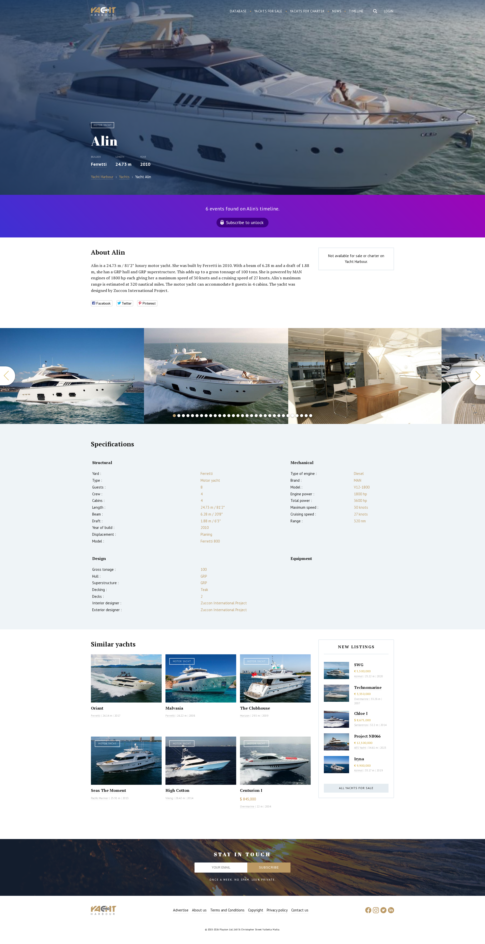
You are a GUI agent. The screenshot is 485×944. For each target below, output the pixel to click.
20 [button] (260, 415)
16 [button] (242, 415)
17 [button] (247, 415)
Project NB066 (367, 736)
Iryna (359, 758)
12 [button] (224, 415)
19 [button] (256, 415)
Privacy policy (277, 910)
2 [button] (178, 415)
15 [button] (237, 415)
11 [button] (219, 415)
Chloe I (361, 713)
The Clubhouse (255, 708)
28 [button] (297, 415)
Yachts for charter (307, 11)
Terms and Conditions (227, 910)
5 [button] (192, 415)
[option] (72, 376)
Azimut (358, 676)
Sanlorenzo (361, 725)
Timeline (356, 11)
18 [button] (251, 415)
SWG (358, 664)
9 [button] (210, 415)
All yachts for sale (356, 788)
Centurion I (251, 790)
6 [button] (197, 415)
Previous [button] (7, 375)
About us (199, 910)
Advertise (180, 910)
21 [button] (265, 415)
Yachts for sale (268, 11)
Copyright (255, 910)
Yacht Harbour (103, 12)
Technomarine (368, 687)
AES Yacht (360, 747)
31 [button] (310, 415)
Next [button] (477, 375)
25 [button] (283, 415)
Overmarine (247, 806)
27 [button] (292, 415)
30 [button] (306, 415)
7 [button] (201, 415)
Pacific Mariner (99, 798)
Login (389, 11)
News (336, 11)
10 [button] (215, 415)
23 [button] (274, 415)
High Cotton (177, 790)
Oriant (97, 708)
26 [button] (287, 415)
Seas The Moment (108, 790)
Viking (169, 798)
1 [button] (174, 415)
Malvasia (174, 708)
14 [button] (233, 415)
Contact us (299, 910)
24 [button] (278, 415)
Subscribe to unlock (244, 222)
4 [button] (187, 415)
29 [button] (301, 415)
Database (238, 11)
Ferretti (99, 164)
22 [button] (269, 415)
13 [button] (228, 415)
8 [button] (206, 415)
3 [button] (183, 415)
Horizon (245, 715)
